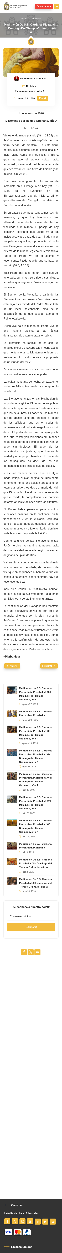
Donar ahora (44, 6)
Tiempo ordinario (25, 91)
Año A (40, 91)
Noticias (36, 18)
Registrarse (31, 926)
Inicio (24, 18)
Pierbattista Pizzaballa (33, 78)
